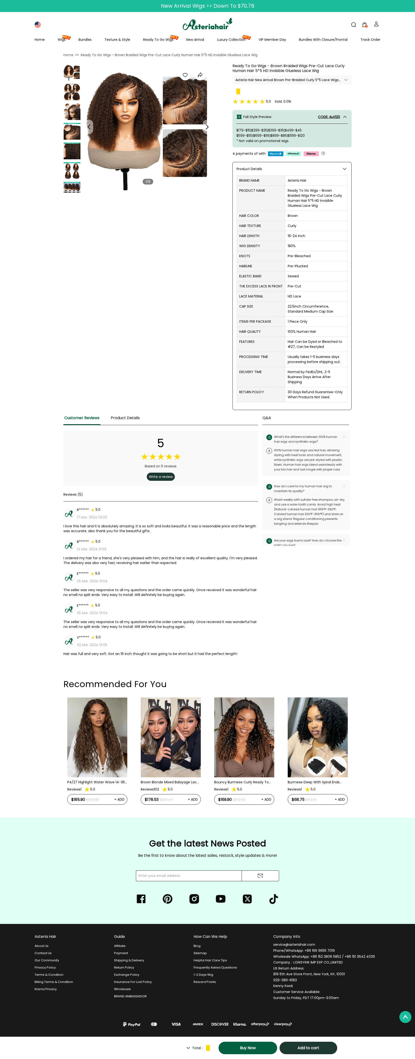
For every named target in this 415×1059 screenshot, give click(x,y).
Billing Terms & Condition (54, 982)
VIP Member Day (272, 39)
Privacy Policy (45, 967)
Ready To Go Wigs (158, 39)
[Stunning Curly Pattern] (72, 151)
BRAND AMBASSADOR (130, 996)
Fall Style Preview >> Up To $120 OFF (208, 6)
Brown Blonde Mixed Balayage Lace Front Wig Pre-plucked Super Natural (96, 782)
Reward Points (205, 982)
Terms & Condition (49, 974)
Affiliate (120, 946)
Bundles (85, 39)
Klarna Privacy (46, 989)
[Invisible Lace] (72, 131)
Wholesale (122, 989)
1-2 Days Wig (203, 974)
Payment (121, 953)
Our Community (47, 960)
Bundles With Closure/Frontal (323, 39)
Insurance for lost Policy (133, 982)
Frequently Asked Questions (215, 967)
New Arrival (195, 39)
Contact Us (43, 953)
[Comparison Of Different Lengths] (72, 190)
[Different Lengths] (72, 170)
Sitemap (200, 953)
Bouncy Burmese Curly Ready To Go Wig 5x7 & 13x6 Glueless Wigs (168, 782)
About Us (42, 946)
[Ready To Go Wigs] (71, 72)
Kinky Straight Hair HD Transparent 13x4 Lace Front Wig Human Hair (316, 762)
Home (40, 39)
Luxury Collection (231, 39)
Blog (197, 946)
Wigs (62, 39)
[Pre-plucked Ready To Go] (72, 111)
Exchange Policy (126, 974)
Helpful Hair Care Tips (210, 960)
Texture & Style (117, 39)
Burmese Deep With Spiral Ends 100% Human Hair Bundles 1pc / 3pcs (244, 782)
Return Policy (124, 967)
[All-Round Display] (72, 92)
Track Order (370, 39)
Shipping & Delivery (129, 960)
